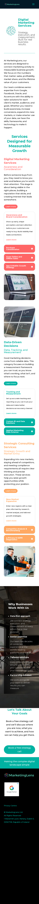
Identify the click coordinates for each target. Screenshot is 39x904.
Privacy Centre (10, 806)
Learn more (11, 207)
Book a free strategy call (19, 750)
